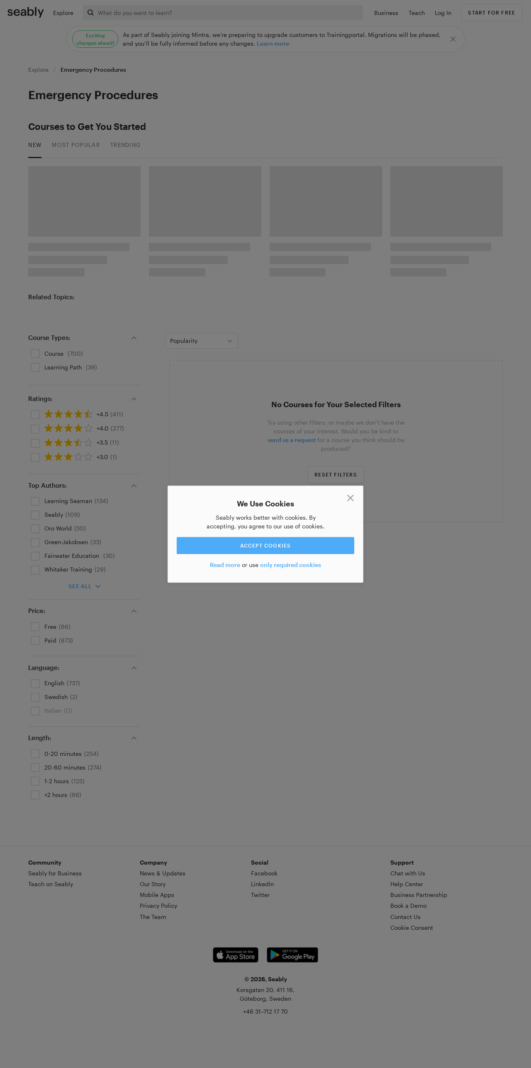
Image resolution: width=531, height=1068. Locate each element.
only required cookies (290, 564)
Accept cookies (265, 545)
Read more (225, 564)
